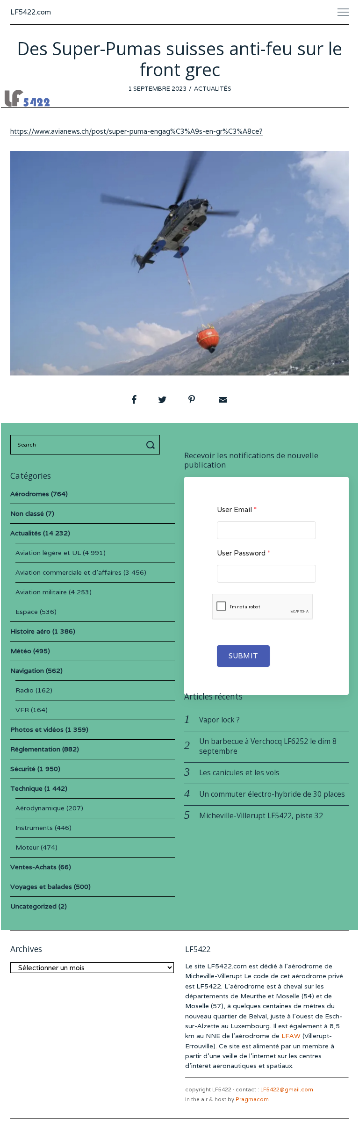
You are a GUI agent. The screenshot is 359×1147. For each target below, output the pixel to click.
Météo (20, 651)
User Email (237, 509)
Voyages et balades (41, 886)
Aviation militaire (41, 592)
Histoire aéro (30, 631)
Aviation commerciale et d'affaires (68, 572)
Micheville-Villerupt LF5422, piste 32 (261, 816)
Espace (26, 611)
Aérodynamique (40, 808)
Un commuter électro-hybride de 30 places (272, 794)
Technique (26, 788)
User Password (243, 552)
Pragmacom (252, 1099)
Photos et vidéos (37, 729)
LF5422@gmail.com (286, 1089)
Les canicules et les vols (239, 773)
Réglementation (35, 749)
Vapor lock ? (219, 720)
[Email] (222, 400)
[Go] (152, 444)
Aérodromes (29, 494)
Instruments (34, 827)
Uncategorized (33, 906)
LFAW (291, 1036)
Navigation (27, 670)
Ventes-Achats (33, 867)
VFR (22, 710)
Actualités (212, 89)
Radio (24, 690)
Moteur (27, 847)
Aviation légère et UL (48, 552)
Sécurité (23, 769)
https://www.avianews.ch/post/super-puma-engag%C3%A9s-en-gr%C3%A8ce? (136, 131)
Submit (243, 655)
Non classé (27, 513)
